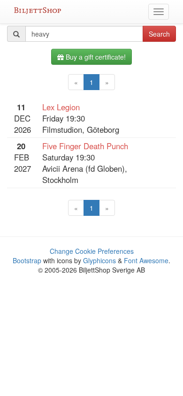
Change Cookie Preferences (92, 251)
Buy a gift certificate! (95, 56)
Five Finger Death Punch (85, 146)
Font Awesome (146, 260)
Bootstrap (27, 260)
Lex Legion (61, 107)
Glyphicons (99, 260)
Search (159, 33)
